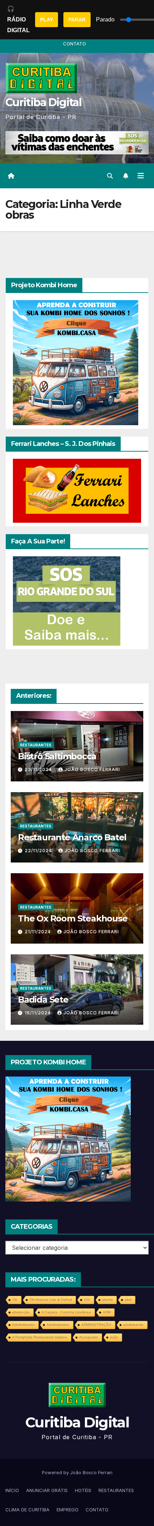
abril (128, 1300)
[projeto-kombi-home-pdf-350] (75, 362)
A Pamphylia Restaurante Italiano (39, 1337)
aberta (107, 1300)
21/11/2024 (38, 931)
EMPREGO (67, 1509)
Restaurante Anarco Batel (72, 837)
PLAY (46, 20)
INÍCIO (12, 1490)
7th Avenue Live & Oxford (50, 1300)
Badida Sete (43, 999)
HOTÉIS (83, 1490)
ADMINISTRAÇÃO (96, 1325)
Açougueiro (88, 1337)
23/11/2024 (39, 769)
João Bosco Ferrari (92, 769)
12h (87, 1300)
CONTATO (74, 43)
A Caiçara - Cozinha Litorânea (66, 1312)
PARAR (77, 20)
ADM (107, 1312)
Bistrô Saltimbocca (57, 756)
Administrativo (58, 1325)
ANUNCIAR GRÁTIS (47, 1490)
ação (114, 1337)
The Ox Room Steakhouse (72, 918)
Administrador (23, 1325)
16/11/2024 (38, 1012)
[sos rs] (66, 600)
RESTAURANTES (35, 745)
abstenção (21, 1312)
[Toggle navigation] (141, 176)
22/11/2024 (39, 850)
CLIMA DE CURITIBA (27, 1509)
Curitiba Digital (43, 102)
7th (15, 1300)
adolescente (133, 1325)
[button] (110, 175)
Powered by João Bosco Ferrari (77, 1472)
